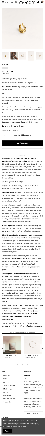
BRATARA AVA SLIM (31, 355)
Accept (7, 431)
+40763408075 (32, 413)
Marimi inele (7, 389)
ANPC (5, 392)
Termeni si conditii (9, 385)
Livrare (17, 201)
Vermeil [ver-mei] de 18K (21, 161)
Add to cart (24, 143)
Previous (3, 348)
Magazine (6, 375)
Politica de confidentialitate (9, 397)
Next (42, 348)
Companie (7, 402)
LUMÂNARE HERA (10, 355)
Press (5, 379)
